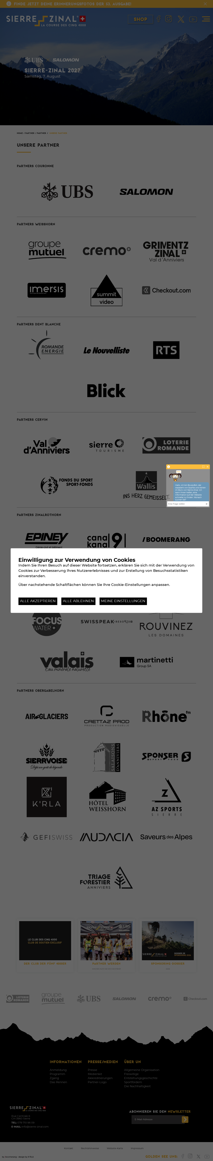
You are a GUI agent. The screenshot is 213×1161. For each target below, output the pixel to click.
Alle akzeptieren (38, 601)
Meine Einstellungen (123, 601)
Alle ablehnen (78, 601)
